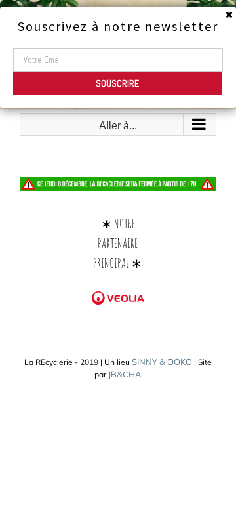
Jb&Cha (125, 374)
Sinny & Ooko (162, 361)
